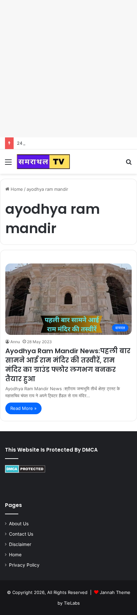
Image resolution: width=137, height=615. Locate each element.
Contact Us (21, 534)
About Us (19, 523)
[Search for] (128, 164)
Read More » (23, 408)
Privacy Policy (24, 565)
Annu (15, 341)
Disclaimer (20, 544)
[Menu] (8, 164)
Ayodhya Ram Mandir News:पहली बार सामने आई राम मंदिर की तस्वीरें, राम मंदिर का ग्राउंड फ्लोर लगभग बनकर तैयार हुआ (67, 365)
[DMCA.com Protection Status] (25, 471)
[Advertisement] (68, 68)
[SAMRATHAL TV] (43, 161)
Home (16, 189)
